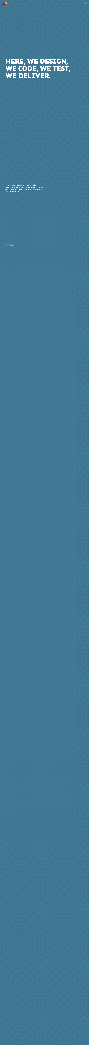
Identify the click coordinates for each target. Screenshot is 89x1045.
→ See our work (10, 245)
